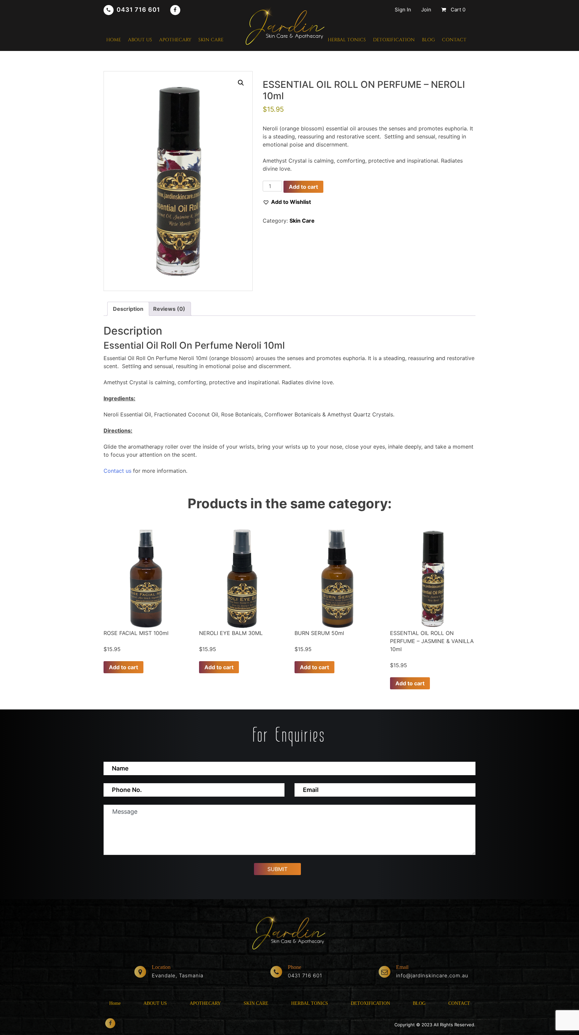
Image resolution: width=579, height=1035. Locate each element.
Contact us (117, 470)
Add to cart (303, 186)
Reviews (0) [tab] (169, 308)
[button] (241, 83)
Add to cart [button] (123, 667)
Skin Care (302, 220)
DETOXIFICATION (394, 40)
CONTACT (454, 40)
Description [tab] (128, 308)
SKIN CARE (210, 40)
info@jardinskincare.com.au (432, 975)
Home (113, 40)
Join (426, 9)
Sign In (403, 9)
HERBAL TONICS (347, 40)
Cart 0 (457, 9)
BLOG (428, 40)
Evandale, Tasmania (177, 975)
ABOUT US (140, 40)
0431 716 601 (138, 9)
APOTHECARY (175, 40)
